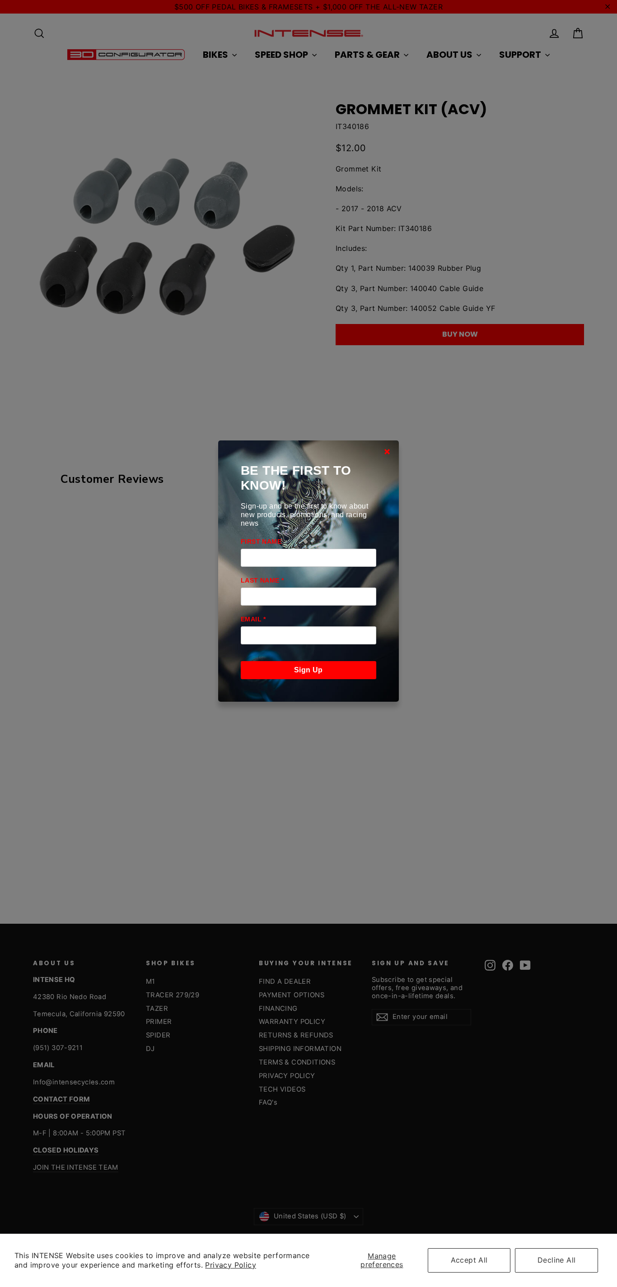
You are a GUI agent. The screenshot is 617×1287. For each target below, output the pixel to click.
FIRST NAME (261, 541)
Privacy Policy (230, 1264)
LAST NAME (262, 580)
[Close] (387, 452)
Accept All (469, 1259)
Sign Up (308, 670)
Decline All (556, 1259)
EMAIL (253, 619)
